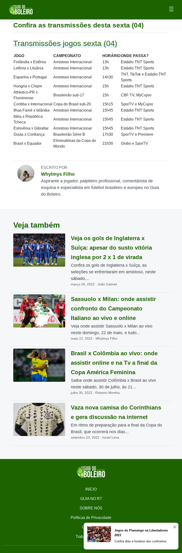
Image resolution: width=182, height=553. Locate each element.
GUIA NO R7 (91, 499)
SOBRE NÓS (91, 508)
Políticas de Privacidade (91, 518)
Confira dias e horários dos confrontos (140, 541)
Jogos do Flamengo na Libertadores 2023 (141, 533)
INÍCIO (91, 489)
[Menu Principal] (171, 10)
